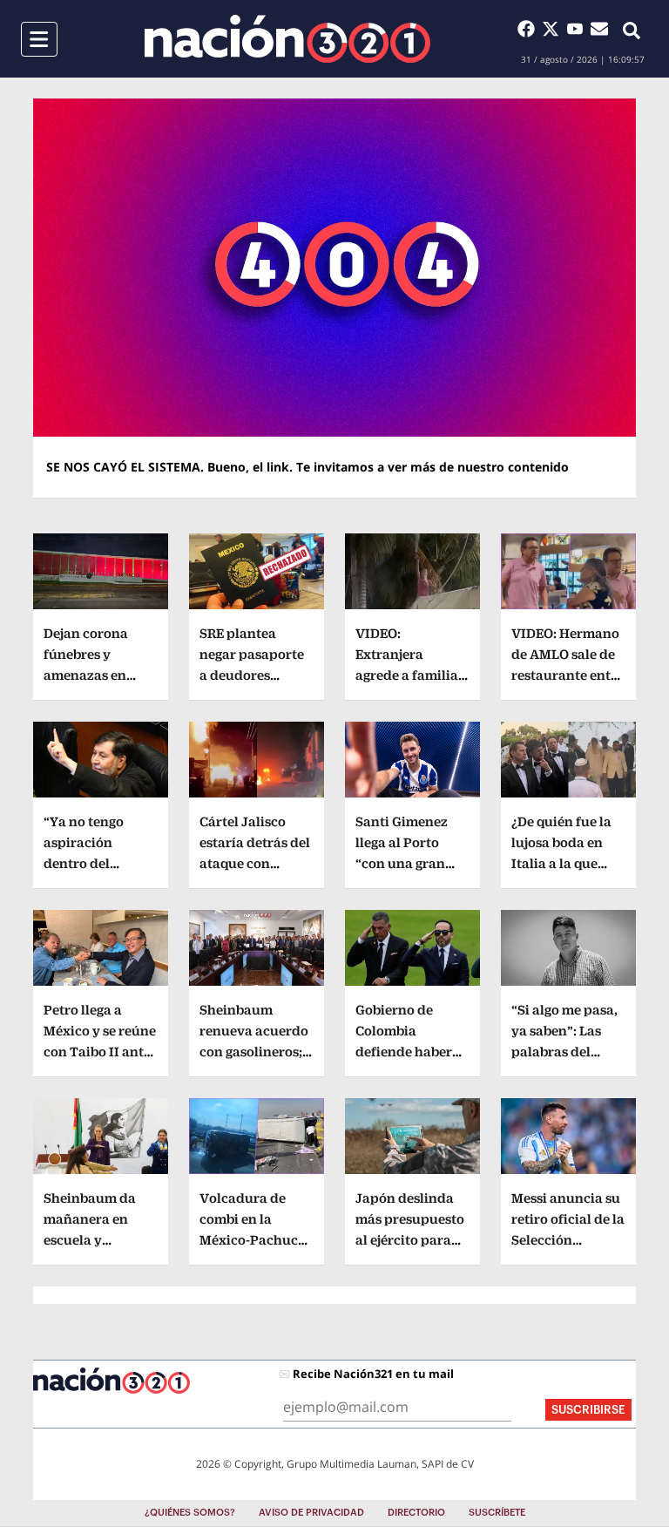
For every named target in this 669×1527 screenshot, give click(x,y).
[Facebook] (529, 28)
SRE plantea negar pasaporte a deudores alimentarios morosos (251, 675)
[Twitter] (554, 28)
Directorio (416, 1512)
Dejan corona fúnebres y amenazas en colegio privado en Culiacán (93, 675)
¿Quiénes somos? (190, 1512)
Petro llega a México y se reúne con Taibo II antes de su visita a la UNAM (100, 1051)
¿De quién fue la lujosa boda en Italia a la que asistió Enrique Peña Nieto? (561, 863)
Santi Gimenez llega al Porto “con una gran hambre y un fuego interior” (402, 863)
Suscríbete (497, 1512)
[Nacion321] (287, 38)
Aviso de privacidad (311, 1512)
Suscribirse (588, 1409)
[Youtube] (578, 28)
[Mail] (599, 28)
